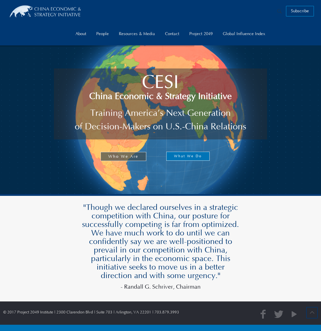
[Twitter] (279, 314)
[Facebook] (263, 314)
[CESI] (45, 11)
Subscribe (300, 11)
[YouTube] (294, 314)
